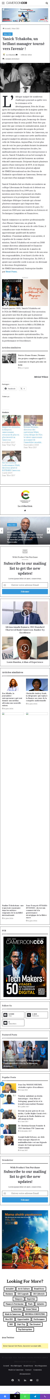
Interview (17, 1309)
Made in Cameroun (13, 1314)
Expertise (31, 1299)
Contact (28, 1370)
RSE (11, 1324)
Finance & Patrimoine (15, 1304)
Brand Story (39, 1289)
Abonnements (25, 1374)
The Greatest (35, 1324)
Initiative (40, 1304)
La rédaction (11, 55)
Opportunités (23, 1319)
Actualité (10, 1289)
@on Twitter (8, 1337)
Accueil (7, 28)
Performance (39, 1319)
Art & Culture (24, 1289)
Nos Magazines (41, 1366)
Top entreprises (25, 1329)
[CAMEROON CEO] (16, 3)
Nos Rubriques (16, 1366)
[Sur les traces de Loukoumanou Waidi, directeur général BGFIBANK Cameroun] (11, 456)
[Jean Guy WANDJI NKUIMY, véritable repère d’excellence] (9, 1088)
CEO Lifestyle (39, 1294)
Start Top (21, 1324)
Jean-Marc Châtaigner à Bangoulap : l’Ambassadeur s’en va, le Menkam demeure (22, 1063)
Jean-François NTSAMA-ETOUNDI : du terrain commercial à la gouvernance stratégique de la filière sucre (37, 911)
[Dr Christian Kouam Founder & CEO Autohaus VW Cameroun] (9, 1129)
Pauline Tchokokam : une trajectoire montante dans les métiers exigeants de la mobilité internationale (13, 910)
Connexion (37, 1370)
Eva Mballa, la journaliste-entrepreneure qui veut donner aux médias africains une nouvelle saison (12, 699)
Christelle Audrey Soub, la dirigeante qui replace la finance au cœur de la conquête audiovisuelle (36, 697)
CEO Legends (23, 1294)
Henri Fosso (11, 271)
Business (9, 1294)
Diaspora (18, 1299)
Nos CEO (15, 28)
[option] (25, 531)
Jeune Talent (31, 1309)
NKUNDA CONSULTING (35, 1314)
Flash (30, 1304)
